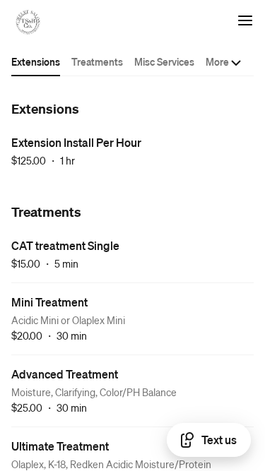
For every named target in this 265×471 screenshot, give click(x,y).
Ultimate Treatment (60, 446)
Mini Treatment (49, 301)
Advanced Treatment (64, 373)
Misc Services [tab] (164, 61)
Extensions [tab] (35, 61)
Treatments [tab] (97, 61)
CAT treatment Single (65, 245)
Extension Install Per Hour (76, 142)
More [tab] (217, 61)
